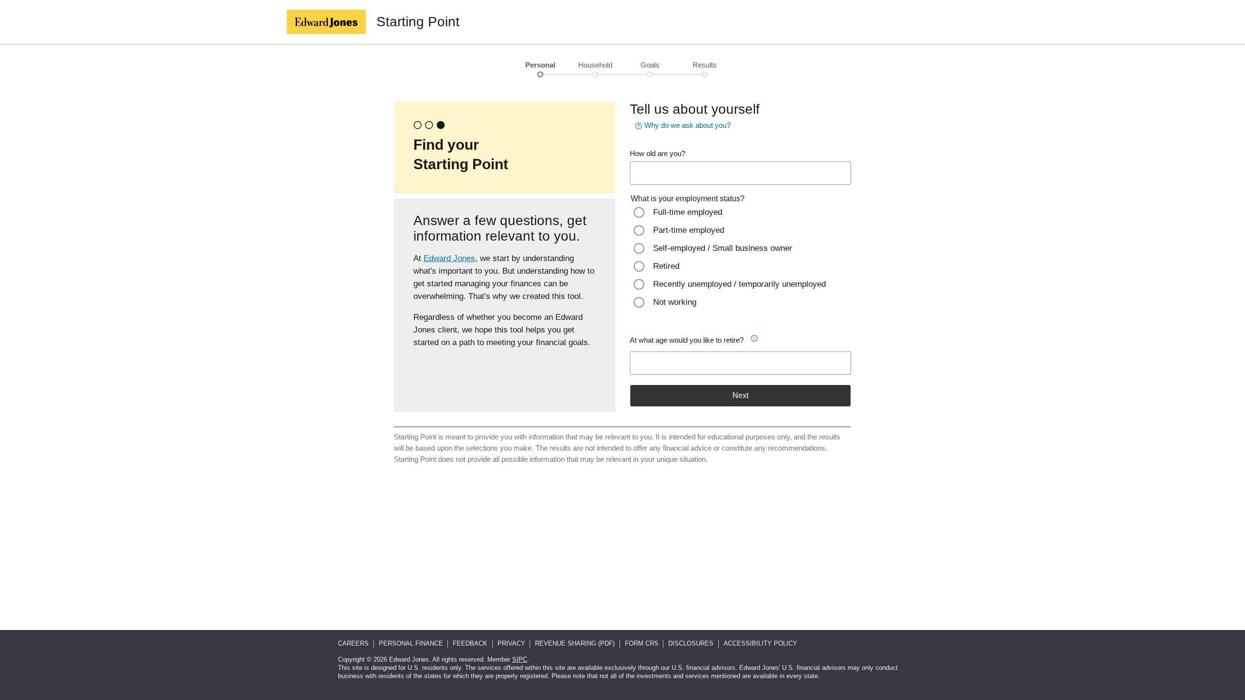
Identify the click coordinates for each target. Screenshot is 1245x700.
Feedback (470, 643)
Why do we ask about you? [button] (687, 125)
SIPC (519, 659)
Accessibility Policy (760, 643)
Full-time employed (687, 212)
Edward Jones (449, 258)
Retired (666, 266)
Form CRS (641, 643)
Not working (674, 302)
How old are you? (657, 153)
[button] (758, 337)
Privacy (511, 643)
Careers (353, 643)
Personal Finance (411, 643)
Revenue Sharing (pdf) (575, 643)
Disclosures (690, 643)
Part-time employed (688, 230)
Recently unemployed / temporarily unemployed (739, 284)
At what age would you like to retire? (687, 340)
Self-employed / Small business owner (722, 248)
